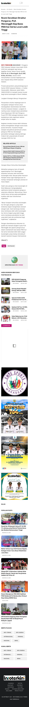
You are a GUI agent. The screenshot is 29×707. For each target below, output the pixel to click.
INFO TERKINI (7, 632)
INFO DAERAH (20, 632)
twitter (20, 683)
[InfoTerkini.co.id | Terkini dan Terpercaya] (6, 4)
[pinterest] (12, 251)
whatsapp (10, 685)
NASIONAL (7, 640)
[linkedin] (15, 251)
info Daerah (9, 9)
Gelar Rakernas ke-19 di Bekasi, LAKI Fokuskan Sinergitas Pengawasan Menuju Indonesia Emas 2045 (19, 317)
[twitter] (5, 251)
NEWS (16, 640)
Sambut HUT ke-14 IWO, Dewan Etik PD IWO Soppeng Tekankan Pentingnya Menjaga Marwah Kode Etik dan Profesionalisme (13, 157)
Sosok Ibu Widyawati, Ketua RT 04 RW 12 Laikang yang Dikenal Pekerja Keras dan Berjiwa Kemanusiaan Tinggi (13, 528)
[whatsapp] (9, 251)
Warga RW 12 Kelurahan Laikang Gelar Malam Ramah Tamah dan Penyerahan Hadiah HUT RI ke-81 (13, 573)
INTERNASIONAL (8, 636)
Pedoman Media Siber (18, 689)
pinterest (20, 685)
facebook (11, 683)
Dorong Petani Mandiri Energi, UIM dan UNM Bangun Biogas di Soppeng (14, 147)
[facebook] (2, 251)
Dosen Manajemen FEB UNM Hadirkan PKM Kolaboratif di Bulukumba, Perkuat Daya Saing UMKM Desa (14, 596)
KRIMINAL (20, 636)
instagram (11, 687)
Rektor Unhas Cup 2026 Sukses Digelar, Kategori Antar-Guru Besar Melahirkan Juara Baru (14, 551)
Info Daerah (6, 522)
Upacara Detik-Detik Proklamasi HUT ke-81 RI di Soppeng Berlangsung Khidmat (14, 151)
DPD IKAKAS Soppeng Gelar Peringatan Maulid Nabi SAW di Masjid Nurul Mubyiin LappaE (19, 280)
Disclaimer (9, 690)
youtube (20, 687)
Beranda (3, 9)
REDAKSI (7, 689)
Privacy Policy (19, 690)
